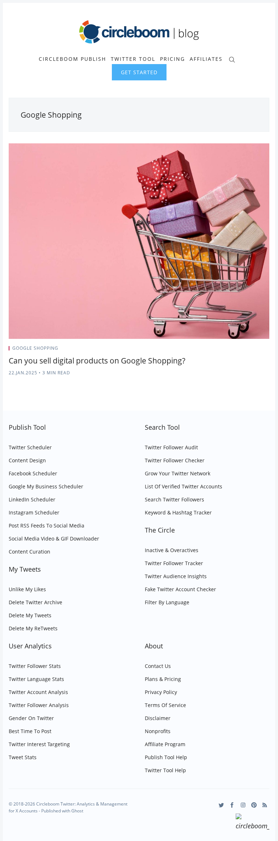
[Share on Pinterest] (267, 350)
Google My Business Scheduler (46, 486)
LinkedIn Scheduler (32, 499)
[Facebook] (232, 805)
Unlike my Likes (27, 589)
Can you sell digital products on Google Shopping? (97, 361)
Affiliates (206, 59)
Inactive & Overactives (171, 550)
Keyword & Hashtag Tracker (178, 512)
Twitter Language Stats (36, 679)
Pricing (172, 59)
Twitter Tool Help (165, 770)
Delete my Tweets (30, 615)
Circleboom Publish (72, 59)
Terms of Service (165, 705)
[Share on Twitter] (240, 350)
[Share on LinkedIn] (259, 350)
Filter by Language (167, 602)
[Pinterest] (253, 805)
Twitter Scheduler (30, 447)
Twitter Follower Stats (35, 666)
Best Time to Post (30, 731)
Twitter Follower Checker (175, 460)
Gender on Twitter (31, 718)
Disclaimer (157, 718)
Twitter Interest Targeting (39, 744)
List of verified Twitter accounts (183, 486)
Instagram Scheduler (34, 512)
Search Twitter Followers (174, 499)
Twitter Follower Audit (171, 447)
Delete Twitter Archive (35, 602)
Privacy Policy (161, 692)
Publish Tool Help (166, 757)
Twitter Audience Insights (176, 576)
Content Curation (29, 551)
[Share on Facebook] (249, 350)
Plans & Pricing (163, 679)
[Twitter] (221, 805)
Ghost (77, 811)
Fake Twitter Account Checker (180, 589)
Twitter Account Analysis (38, 692)
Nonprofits (157, 731)
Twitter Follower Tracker (174, 563)
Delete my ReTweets (33, 628)
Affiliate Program (165, 744)
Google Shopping (35, 348)
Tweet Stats (23, 757)
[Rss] (264, 805)
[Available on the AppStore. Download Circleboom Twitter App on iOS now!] (252, 822)
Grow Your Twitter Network (177, 473)
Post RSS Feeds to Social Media (46, 525)
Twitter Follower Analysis (39, 705)
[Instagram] (243, 805)
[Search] (231, 58)
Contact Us (158, 666)
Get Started (139, 72)
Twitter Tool (133, 59)
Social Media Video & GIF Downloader (54, 538)
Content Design (27, 460)
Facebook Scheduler (33, 473)
